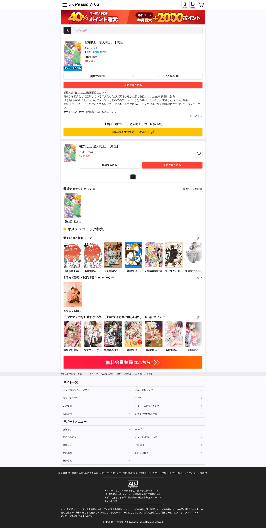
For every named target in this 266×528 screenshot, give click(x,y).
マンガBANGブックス (71, 374)
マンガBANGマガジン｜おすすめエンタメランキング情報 (176, 472)
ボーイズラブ (91, 374)
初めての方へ (69, 437)
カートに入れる (166, 76)
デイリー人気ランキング (147, 405)
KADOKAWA (99, 52)
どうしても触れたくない (72, 310)
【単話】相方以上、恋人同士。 (72, 221)
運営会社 (63, 472)
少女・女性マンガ (71, 398)
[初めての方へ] (185, 5)
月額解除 (139, 445)
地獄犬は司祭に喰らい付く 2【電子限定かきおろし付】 (72, 350)
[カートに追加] (199, 153)
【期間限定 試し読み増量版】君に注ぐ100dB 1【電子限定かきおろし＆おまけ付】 (194, 350)
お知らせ (67, 429)
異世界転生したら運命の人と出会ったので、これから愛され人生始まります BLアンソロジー (113, 350)
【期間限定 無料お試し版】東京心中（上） (133, 271)
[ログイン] (193, 5)
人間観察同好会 (153, 271)
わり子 (94, 48)
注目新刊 (67, 413)
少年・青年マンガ (144, 390)
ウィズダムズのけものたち (174, 271)
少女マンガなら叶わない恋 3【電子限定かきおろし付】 (93, 350)
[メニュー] (65, 5)
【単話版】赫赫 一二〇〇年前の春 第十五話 (73, 271)
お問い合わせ (141, 452)
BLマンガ (67, 405)
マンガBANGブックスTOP (76, 390)
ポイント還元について (146, 437)
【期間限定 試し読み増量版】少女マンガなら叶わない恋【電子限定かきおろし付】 (174, 350)
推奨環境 (67, 460)
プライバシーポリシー (110, 472)
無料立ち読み (97, 76)
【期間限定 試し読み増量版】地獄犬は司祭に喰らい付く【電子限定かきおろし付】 (153, 350)
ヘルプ (138, 429)
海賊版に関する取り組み (135, 472)
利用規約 (67, 452)
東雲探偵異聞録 (194, 271)
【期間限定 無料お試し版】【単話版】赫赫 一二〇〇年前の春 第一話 (93, 271)
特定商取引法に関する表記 (85, 472)
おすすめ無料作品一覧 (146, 413)
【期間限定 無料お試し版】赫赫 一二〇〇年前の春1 (113, 271)
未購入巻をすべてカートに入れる (130, 131)
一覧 (197, 238)
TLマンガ (139, 398)
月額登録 (67, 445)
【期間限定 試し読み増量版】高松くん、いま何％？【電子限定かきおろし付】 (133, 350)
